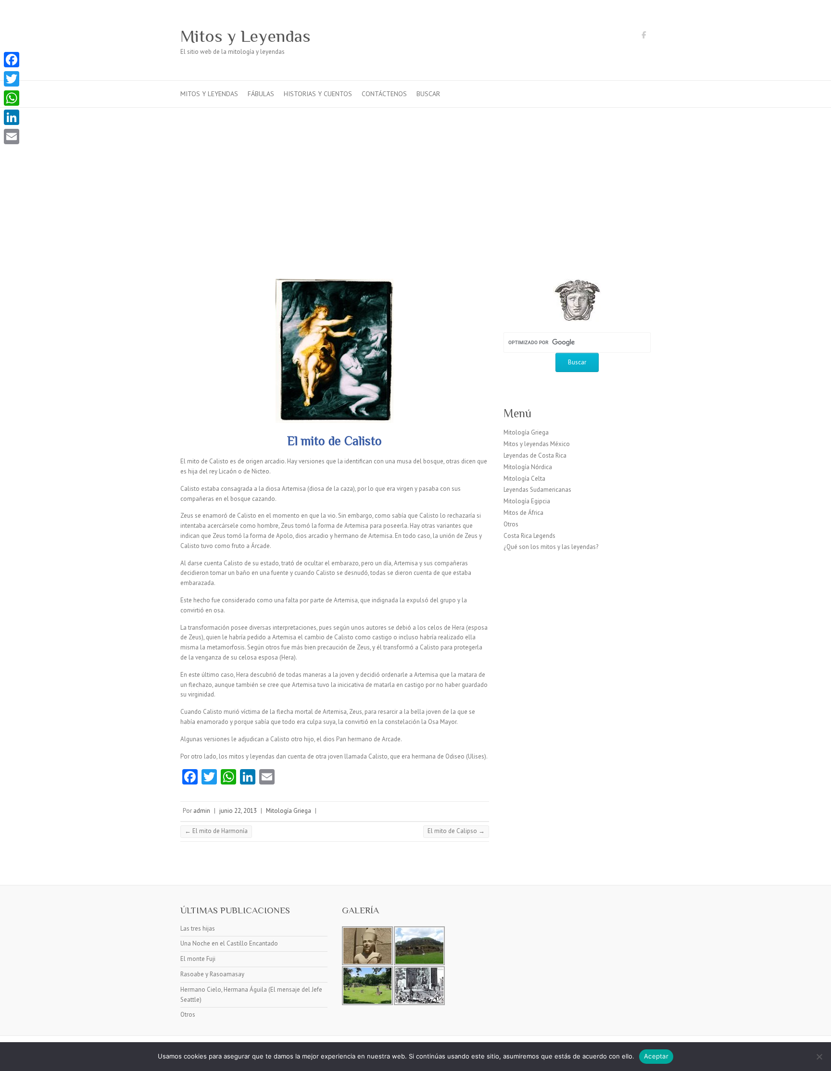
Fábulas (261, 93)
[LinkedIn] (11, 117)
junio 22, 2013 (238, 811)
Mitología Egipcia (527, 501)
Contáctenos (384, 93)
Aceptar (656, 1056)
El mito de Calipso (456, 831)
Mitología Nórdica (528, 467)
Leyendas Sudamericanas (537, 490)
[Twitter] (11, 78)
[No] (819, 1056)
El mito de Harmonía (216, 831)
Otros (511, 524)
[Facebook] (11, 59)
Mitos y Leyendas (245, 36)
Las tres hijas (197, 928)
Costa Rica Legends (529, 536)
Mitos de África (523, 513)
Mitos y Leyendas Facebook (643, 36)
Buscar (428, 93)
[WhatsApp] (11, 98)
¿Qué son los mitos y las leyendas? (551, 547)
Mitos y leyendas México (537, 444)
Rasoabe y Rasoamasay (212, 974)
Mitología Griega (288, 811)
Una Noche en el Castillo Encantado (229, 943)
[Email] (11, 136)
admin (201, 811)
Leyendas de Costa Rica (535, 455)
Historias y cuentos (318, 93)
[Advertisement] (415, 179)
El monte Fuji (197, 959)
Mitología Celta (524, 478)
